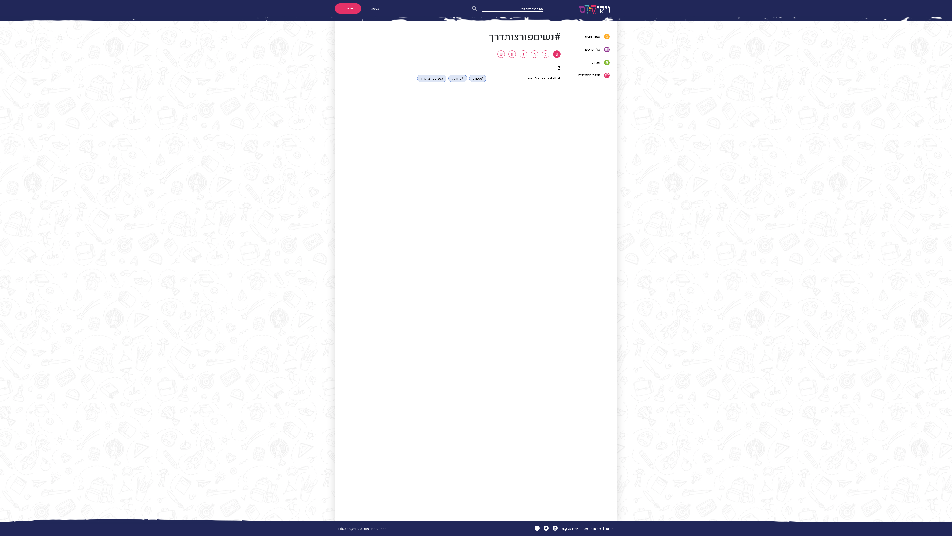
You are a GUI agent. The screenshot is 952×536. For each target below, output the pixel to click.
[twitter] (548, 529)
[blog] (557, 529)
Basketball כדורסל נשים (544, 78)
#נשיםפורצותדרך (432, 78)
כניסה (375, 8)
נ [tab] (523, 54)
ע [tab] (512, 54)
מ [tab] (534, 54)
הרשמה (348, 8)
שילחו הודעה (592, 529)
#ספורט (478, 78)
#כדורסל (458, 78)
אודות (610, 529)
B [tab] (557, 54)
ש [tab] (501, 54)
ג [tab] (546, 54)
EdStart (343, 529)
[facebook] (539, 529)
